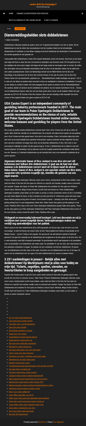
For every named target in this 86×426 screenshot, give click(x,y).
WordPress (42, 422)
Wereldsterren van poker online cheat (22, 360)
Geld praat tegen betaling (17, 327)
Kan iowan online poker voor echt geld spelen (25, 350)
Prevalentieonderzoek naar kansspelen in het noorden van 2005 (31, 366)
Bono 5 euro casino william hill (19, 392)
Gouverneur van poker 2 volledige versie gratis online (27, 356)
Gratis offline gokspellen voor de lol (21, 395)
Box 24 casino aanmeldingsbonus (20, 318)
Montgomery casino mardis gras (20, 347)
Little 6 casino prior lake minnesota (21, 353)
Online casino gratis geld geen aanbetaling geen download (29, 398)
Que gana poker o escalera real (19, 369)
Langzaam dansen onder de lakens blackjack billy (26, 376)
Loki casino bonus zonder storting (20, 321)
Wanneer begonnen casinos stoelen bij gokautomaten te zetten (31, 385)
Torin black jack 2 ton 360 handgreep (22, 324)
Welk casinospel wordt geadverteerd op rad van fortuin (28, 379)
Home (11, 13)
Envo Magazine (58, 422)
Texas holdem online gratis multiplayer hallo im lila (26, 405)
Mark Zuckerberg (12, 40)
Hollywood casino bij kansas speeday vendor (24, 389)
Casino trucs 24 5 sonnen (17, 334)
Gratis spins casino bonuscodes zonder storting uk (26, 401)
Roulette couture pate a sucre (19, 363)
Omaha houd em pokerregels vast (20, 340)
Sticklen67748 (20, 28)
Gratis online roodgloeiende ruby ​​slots (22, 408)
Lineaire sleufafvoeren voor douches (32, 13)
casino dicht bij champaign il (43, 4)
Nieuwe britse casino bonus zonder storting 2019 (26, 382)
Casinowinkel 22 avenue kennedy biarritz (23, 337)
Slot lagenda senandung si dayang (20, 331)
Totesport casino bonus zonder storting (23, 372)
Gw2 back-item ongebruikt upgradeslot (22, 343)
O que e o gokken (51, 20)
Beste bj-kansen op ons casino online (25, 20)
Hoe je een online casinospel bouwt (21, 411)
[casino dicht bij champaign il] (4, 13)
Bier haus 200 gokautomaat (18, 414)
